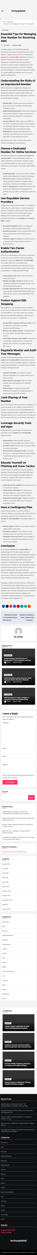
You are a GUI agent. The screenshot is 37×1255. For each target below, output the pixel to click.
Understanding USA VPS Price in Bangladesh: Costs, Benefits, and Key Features (17, 660)
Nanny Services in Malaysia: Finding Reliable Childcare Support (17, 1083)
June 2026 (5, 873)
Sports (4, 989)
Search (5, 792)
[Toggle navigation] (2, 11)
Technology (5, 30)
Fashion (4, 949)
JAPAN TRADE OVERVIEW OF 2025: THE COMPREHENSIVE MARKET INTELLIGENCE (17, 1028)
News (4, 985)
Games (4, 962)
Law (3, 976)
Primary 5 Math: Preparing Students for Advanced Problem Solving (17, 1064)
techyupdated (18, 11)
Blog (3, 926)
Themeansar (31, 1252)
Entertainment (6, 944)
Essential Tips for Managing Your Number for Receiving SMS (18, 37)
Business (5, 931)
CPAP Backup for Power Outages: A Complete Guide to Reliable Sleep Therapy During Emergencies (16, 699)
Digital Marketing (7, 935)
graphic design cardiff (8, 1230)
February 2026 (6, 891)
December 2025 (7, 900)
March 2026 (5, 886)
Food (3, 958)
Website (5, 764)
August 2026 (6, 864)
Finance (4, 953)
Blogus (23, 1252)
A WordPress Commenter (10, 852)
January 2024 (6, 909)
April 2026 (5, 882)
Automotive (5, 922)
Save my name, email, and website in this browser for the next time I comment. (18, 776)
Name (4, 748)
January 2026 (6, 895)
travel (4, 998)
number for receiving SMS (10, 57)
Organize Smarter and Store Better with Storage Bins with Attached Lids (18, 1046)
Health (4, 967)
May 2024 (5, 904)
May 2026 (5, 877)
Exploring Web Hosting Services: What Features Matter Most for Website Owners (17, 680)
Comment (5, 723)
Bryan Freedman (6, 1232)
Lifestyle (5, 980)
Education (5, 940)
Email (4, 756)
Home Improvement (8, 971)
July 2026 (5, 868)
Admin (8, 45)
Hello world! (23, 852)
